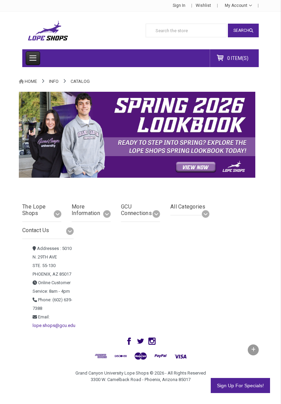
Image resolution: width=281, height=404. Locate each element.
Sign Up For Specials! (240, 385)
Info (54, 81)
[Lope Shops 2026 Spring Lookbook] (137, 134)
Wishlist (203, 5)
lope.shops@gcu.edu (54, 325)
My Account (236, 5)
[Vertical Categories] (33, 58)
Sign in (179, 5)
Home (31, 81)
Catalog (80, 81)
